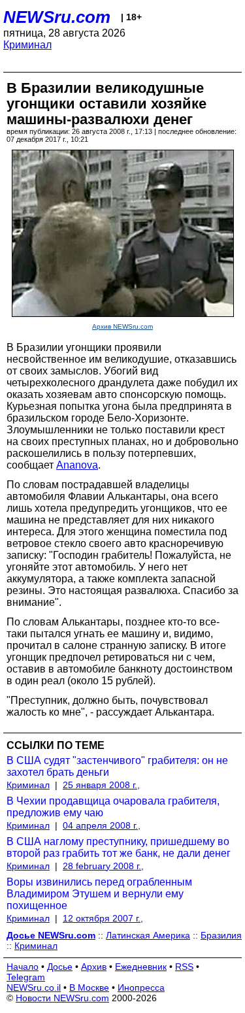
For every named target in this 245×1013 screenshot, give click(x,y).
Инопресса (141, 987)
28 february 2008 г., (103, 866)
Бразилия (221, 935)
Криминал (27, 44)
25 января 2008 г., (101, 785)
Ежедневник (141, 966)
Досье (60, 966)
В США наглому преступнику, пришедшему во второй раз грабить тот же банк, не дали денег (119, 847)
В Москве (89, 987)
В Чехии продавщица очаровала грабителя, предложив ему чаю (113, 806)
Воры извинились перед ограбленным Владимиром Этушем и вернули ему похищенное (99, 893)
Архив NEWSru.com (122, 326)
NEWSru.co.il (34, 987)
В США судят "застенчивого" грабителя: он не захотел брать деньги (117, 766)
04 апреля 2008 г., (101, 825)
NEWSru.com (56, 17)
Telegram (26, 977)
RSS (184, 966)
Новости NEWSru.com (62, 998)
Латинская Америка (148, 935)
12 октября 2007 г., (103, 918)
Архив (93, 966)
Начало (23, 966)
